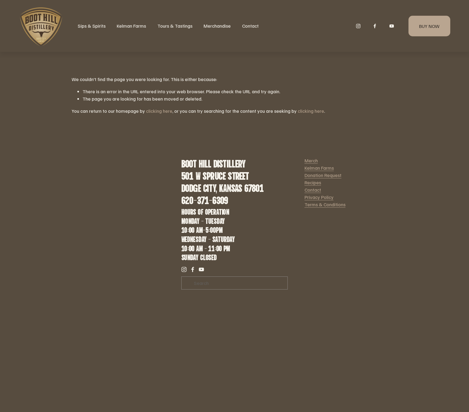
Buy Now (429, 26)
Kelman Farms (319, 168)
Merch (311, 160)
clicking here (159, 111)
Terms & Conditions (325, 204)
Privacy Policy (319, 197)
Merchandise (217, 26)
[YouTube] (391, 26)
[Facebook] (375, 26)
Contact (250, 26)
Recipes (313, 182)
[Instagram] (358, 26)
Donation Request (323, 175)
